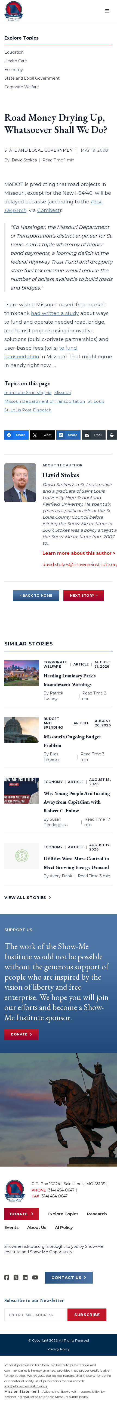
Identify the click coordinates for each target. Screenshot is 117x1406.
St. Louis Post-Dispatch (27, 410)
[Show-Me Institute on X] (16, 1277)
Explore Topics (63, 1213)
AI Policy (64, 1227)
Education (14, 52)
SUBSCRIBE (87, 1314)
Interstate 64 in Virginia (27, 392)
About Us (36, 1227)
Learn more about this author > (78, 553)
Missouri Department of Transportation (44, 401)
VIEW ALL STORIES (25, 897)
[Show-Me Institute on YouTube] (35, 1277)
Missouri (62, 392)
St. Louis (96, 401)
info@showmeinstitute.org (25, 1386)
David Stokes (24, 160)
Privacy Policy (58, 1349)
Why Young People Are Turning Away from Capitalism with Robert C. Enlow (77, 802)
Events (11, 1227)
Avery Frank (61, 876)
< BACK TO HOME (36, 595)
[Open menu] (107, 10)
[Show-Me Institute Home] (13, 11)
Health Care (15, 61)
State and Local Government (32, 78)
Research (97, 1213)
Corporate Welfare (21, 87)
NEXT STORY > (83, 595)
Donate (19, 1034)
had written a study (55, 313)
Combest (48, 210)
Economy (13, 69)
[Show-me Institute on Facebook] (6, 1277)
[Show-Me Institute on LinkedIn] (25, 1277)
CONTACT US (66, 1277)
